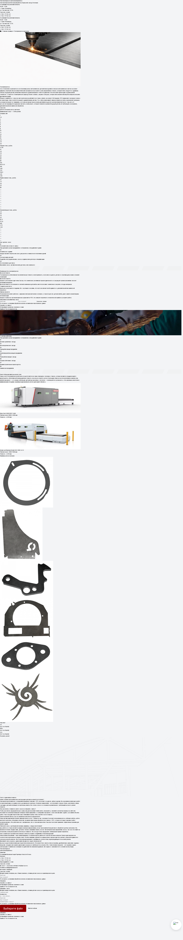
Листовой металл (5, 3)
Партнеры (18, 854)
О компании (3, 4)
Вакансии (9, 854)
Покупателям (10, 4)
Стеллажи (35, 3)
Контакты (17, 4)
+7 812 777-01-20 (5, 14)
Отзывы (29, 854)
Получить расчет (5, 736)
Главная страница (7, 31)
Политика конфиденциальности (8, 867)
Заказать (3, 108)
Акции (14, 854)
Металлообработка (16, 3)
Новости (24, 854)
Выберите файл (13, 908)
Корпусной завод (27, 3)
